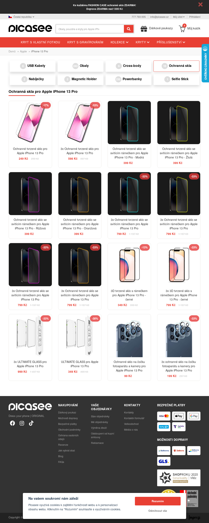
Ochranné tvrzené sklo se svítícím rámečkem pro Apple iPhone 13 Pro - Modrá (129, 153)
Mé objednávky (99, 422)
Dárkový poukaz (67, 412)
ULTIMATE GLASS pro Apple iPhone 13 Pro (79, 364)
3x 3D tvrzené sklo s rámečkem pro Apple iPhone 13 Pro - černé (178, 295)
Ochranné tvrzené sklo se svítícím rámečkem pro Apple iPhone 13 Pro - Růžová (30, 224)
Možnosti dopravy (68, 418)
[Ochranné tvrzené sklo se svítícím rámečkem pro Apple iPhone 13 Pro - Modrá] (129, 122)
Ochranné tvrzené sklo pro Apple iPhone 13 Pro (30, 151)
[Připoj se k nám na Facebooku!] (12, 423)
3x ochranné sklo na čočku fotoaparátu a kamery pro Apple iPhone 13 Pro (178, 366)
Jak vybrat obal (66, 450)
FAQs (61, 462)
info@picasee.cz (159, 16)
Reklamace (97, 442)
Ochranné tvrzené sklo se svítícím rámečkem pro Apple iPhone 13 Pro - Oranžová (80, 224)
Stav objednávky (100, 416)
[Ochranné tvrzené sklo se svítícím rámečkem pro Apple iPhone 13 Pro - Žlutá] (178, 122)
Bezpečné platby (67, 423)
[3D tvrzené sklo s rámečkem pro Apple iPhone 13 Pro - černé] (129, 264)
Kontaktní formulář (134, 418)
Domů (12, 51)
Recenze (63, 444)
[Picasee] (30, 28)
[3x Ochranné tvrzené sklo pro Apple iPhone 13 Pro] (79, 122)
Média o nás (131, 429)
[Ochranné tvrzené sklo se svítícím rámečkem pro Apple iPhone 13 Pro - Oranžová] (79, 193)
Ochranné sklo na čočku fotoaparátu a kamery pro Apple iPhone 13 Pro (129, 366)
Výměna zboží (99, 427)
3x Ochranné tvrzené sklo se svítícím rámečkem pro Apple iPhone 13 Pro (129, 224)
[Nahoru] (5, 517)
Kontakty (129, 412)
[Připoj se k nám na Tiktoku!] (31, 423)
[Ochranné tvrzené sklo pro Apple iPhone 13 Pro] (30, 122)
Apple (23, 51)
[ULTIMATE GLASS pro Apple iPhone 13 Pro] (79, 335)
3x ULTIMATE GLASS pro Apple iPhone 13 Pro (30, 364)
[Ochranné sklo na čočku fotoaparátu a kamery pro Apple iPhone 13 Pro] (129, 335)
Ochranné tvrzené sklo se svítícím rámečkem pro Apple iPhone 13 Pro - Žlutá (179, 153)
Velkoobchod (131, 423)
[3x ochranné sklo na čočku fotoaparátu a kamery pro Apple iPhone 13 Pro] (178, 335)
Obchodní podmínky (69, 429)
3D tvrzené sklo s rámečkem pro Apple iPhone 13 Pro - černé (129, 295)
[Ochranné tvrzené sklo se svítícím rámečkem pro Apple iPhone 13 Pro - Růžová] (30, 193)
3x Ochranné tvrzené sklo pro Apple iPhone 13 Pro (80, 151)
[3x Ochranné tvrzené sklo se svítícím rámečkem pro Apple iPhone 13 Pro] (129, 193)
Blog (60, 456)
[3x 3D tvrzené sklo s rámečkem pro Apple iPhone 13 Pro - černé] (178, 264)
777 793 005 (139, 16)
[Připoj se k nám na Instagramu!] (22, 423)
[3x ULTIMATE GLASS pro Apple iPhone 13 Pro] (30, 335)
